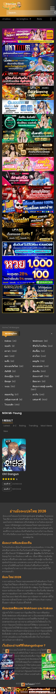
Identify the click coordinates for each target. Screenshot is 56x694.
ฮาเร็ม (38, 394)
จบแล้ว (9, 346)
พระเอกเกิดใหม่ (13, 366)
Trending (33, 425)
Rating (22, 425)
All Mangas (14, 327)
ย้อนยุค (10, 381)
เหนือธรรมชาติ (13, 399)
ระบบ (9, 386)
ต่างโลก (39, 356)
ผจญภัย (38, 361)
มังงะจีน (39, 371)
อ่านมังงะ (6, 18)
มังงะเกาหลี (40, 376)
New (6, 431)
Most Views (46, 425)
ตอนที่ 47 (7, 489)
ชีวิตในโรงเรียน (42, 346)
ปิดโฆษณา (30, 684)
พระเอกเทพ (40, 366)
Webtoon (40, 340)
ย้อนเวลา (38, 381)
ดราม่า (10, 351)
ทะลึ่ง (9, 361)
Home (5, 327)
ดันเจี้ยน (38, 351)
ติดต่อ (39, 18)
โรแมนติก (12, 404)
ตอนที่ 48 (7, 484)
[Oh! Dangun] (14, 454)
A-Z (14, 425)
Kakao (10, 340)
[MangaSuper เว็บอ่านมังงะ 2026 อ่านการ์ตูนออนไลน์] (12, 5)
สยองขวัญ (11, 394)
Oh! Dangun (10, 474)
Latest (7, 425)
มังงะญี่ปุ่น (11, 376)
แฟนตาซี (39, 399)
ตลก (9, 356)
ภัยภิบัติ (10, 371)
